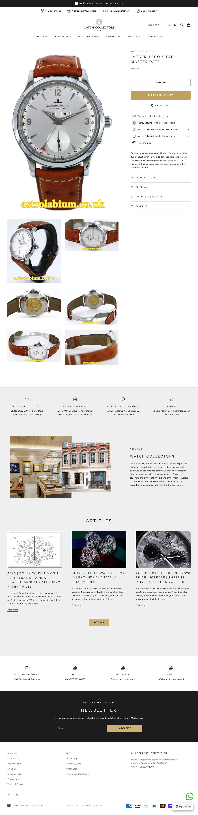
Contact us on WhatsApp (123, 679)
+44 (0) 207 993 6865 (88, 3)
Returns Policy (14, 763)
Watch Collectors (143, 51)
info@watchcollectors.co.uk (171, 679)
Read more (12, 609)
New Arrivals (62, 36)
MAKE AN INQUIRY (160, 95)
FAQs (68, 753)
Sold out (160, 82)
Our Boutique (72, 758)
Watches (41, 36)
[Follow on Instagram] (9, 794)
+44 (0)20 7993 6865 (75, 679)
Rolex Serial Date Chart (77, 773)
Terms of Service (15, 784)
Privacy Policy (14, 779)
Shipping (11, 768)
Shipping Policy (14, 773)
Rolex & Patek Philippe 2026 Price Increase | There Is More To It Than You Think (163, 577)
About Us (12, 753)
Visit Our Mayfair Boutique (27, 679)
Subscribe (124, 728)
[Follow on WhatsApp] (17, 794)
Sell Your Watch (89, 36)
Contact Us (154, 36)
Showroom (113, 36)
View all (99, 622)
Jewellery (134, 36)
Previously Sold (73, 763)
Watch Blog (71, 768)
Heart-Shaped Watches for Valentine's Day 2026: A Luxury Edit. (98, 577)
